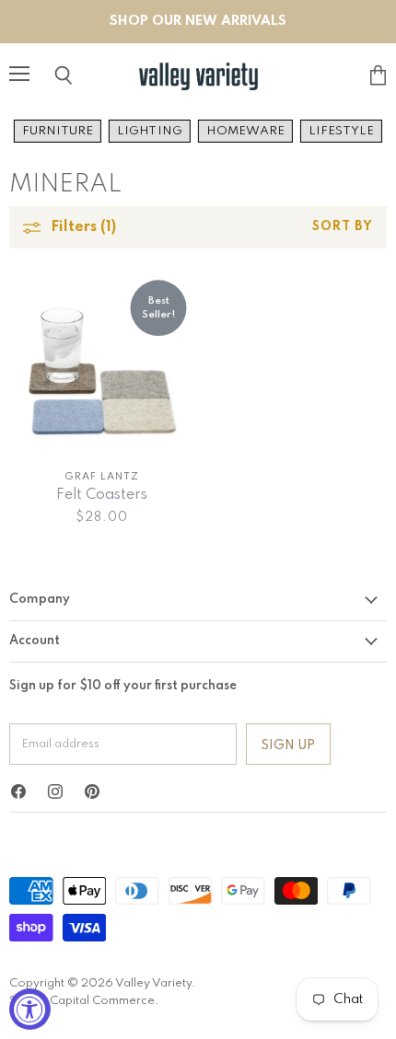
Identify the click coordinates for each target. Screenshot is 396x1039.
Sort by (342, 227)
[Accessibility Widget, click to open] (30, 1009)
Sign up (288, 745)
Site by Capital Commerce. (83, 1001)
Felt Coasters (101, 495)
